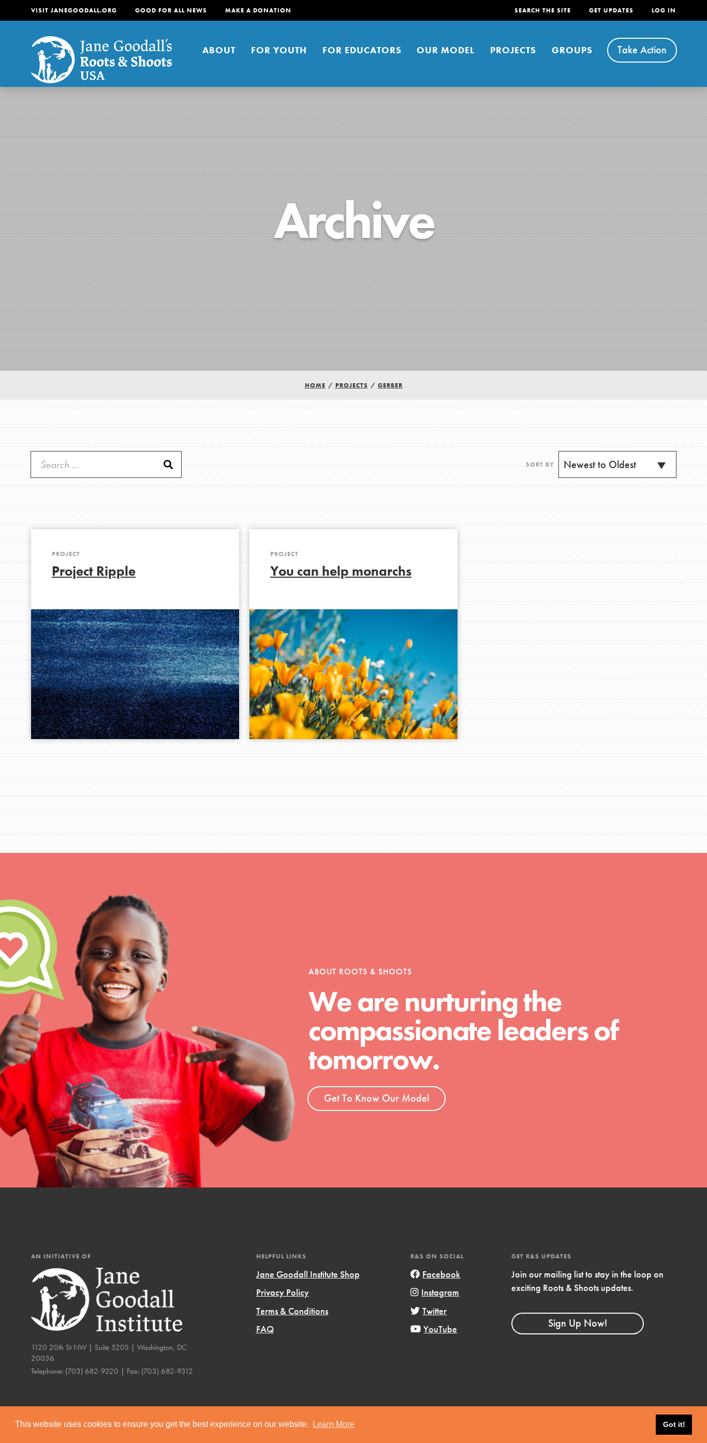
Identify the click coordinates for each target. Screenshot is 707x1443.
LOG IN (664, 10)
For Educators (362, 50)
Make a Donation (258, 10)
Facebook (441, 1274)
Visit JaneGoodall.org (74, 10)
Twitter (434, 1311)
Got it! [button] (674, 1424)
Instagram (440, 1292)
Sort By (540, 464)
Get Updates (611, 10)
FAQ (265, 1329)
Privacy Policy (282, 1292)
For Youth (279, 50)
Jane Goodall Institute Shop (308, 1274)
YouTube (440, 1329)
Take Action (642, 49)
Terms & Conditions (292, 1311)
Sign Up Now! (577, 1323)
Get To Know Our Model (376, 1098)
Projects (513, 50)
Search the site (542, 10)
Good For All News (171, 10)
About (218, 50)
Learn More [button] (334, 1424)
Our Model (446, 50)
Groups (572, 50)
